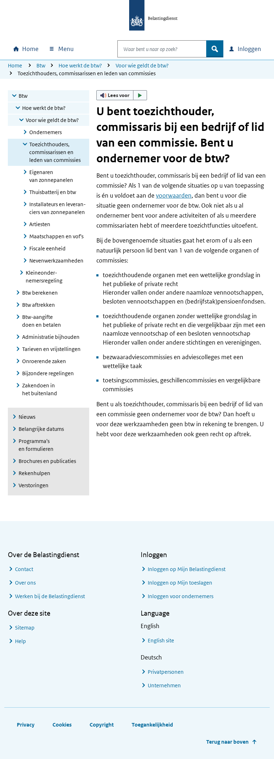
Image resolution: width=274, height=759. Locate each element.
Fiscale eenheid (47, 248)
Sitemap (25, 627)
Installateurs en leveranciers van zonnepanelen (57, 208)
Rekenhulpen (34, 473)
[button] (121, 95)
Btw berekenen (40, 292)
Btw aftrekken (38, 304)
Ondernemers (45, 132)
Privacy (26, 724)
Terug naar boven (227, 741)
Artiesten (39, 224)
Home (15, 65)
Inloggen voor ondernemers (180, 596)
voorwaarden (174, 195)
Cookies (62, 724)
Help (20, 641)
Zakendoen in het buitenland (39, 389)
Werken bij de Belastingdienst (50, 596)
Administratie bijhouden (51, 336)
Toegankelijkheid (152, 724)
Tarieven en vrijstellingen (51, 349)
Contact (24, 569)
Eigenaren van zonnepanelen (51, 176)
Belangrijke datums (41, 429)
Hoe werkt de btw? (80, 65)
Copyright (102, 724)
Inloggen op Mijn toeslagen (180, 582)
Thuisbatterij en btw (52, 192)
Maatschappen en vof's (56, 236)
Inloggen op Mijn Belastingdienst (186, 569)
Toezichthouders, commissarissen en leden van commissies (55, 152)
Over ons (25, 582)
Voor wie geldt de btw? (142, 65)
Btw (40, 65)
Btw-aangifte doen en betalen (41, 321)
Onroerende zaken (44, 361)
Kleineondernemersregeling (44, 276)
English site (161, 640)
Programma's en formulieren (36, 445)
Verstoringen (34, 485)
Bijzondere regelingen (48, 373)
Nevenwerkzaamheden (56, 260)
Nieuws (27, 416)
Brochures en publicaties (47, 461)
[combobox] (162, 48)
